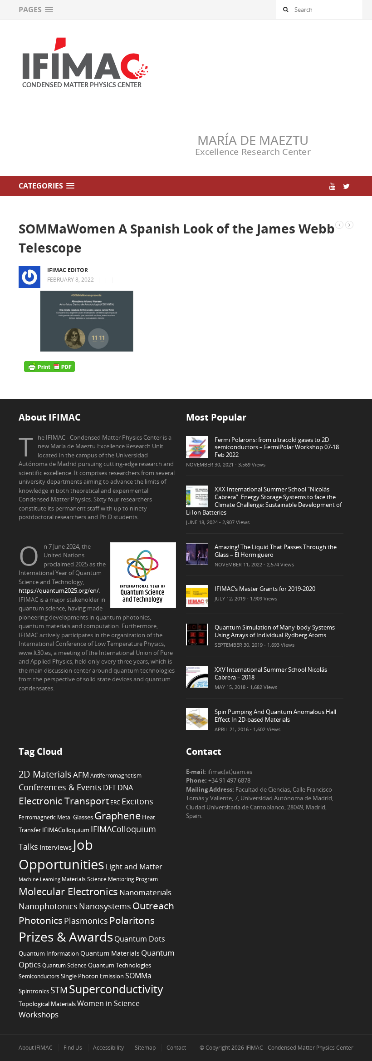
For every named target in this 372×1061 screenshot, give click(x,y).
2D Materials (45, 774)
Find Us (73, 1047)
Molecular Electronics (68, 891)
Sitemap (145, 1047)
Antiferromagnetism (116, 775)
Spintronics (34, 991)
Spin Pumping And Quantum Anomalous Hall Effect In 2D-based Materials (275, 716)
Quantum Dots (139, 939)
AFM (81, 774)
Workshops (39, 1014)
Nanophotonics (48, 906)
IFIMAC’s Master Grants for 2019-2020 (265, 589)
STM (59, 990)
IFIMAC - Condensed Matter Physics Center (298, 1047)
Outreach (153, 905)
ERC (115, 802)
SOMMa (138, 976)
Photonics (41, 920)
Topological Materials (47, 1004)
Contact (176, 1047)
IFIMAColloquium (65, 830)
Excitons (137, 801)
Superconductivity (116, 989)
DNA (125, 788)
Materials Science (84, 879)
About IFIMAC (36, 1047)
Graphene (117, 815)
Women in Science (108, 1003)
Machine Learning (39, 879)
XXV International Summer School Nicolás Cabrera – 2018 (271, 673)
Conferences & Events (60, 787)
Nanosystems (105, 906)
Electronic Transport (64, 800)
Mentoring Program (133, 879)
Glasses (83, 817)
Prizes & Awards (66, 936)
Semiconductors (39, 976)
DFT (109, 788)
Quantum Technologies (119, 965)
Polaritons (132, 920)
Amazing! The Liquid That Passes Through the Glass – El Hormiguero (276, 551)
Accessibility (108, 1047)
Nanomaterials (145, 892)
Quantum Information (49, 953)
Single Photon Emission (92, 976)
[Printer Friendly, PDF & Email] (49, 366)
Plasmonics (86, 920)
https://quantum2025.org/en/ (59, 590)
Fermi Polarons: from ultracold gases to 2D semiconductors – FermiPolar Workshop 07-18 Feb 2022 (277, 447)
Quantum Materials (110, 953)
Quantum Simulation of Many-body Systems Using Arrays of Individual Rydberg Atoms (275, 631)
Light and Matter (134, 867)
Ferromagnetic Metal (45, 817)
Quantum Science (64, 965)
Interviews (55, 847)
